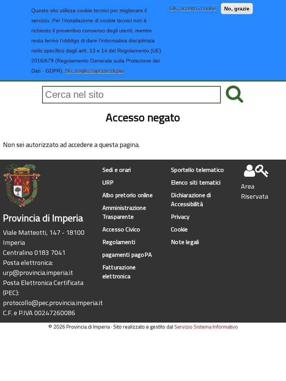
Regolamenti (118, 241)
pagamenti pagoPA (127, 254)
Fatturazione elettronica (119, 272)
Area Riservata (254, 191)
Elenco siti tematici (195, 182)
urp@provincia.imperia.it (38, 273)
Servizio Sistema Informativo (206, 326)
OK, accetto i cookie (192, 9)
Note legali (185, 241)
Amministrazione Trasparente (124, 212)
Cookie (179, 229)
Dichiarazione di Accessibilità (191, 199)
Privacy (180, 216)
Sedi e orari (116, 169)
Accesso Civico (121, 229)
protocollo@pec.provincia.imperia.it (53, 303)
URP (108, 182)
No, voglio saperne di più (94, 71)
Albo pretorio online (127, 194)
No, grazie (237, 9)
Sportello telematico (197, 169)
